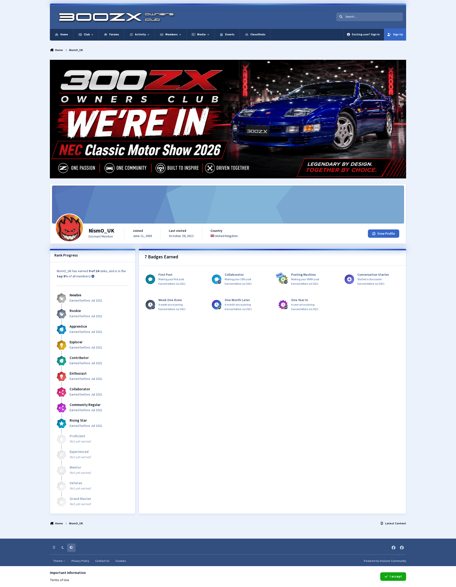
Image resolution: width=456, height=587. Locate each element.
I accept (396, 576)
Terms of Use (59, 580)
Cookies (120, 561)
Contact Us (102, 561)
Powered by (385, 561)
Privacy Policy (80, 561)
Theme (58, 561)
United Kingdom (226, 236)
